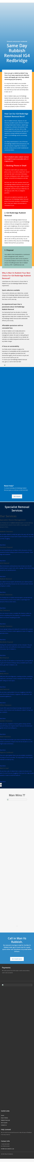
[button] (17, 496)
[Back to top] (17, 1163)
